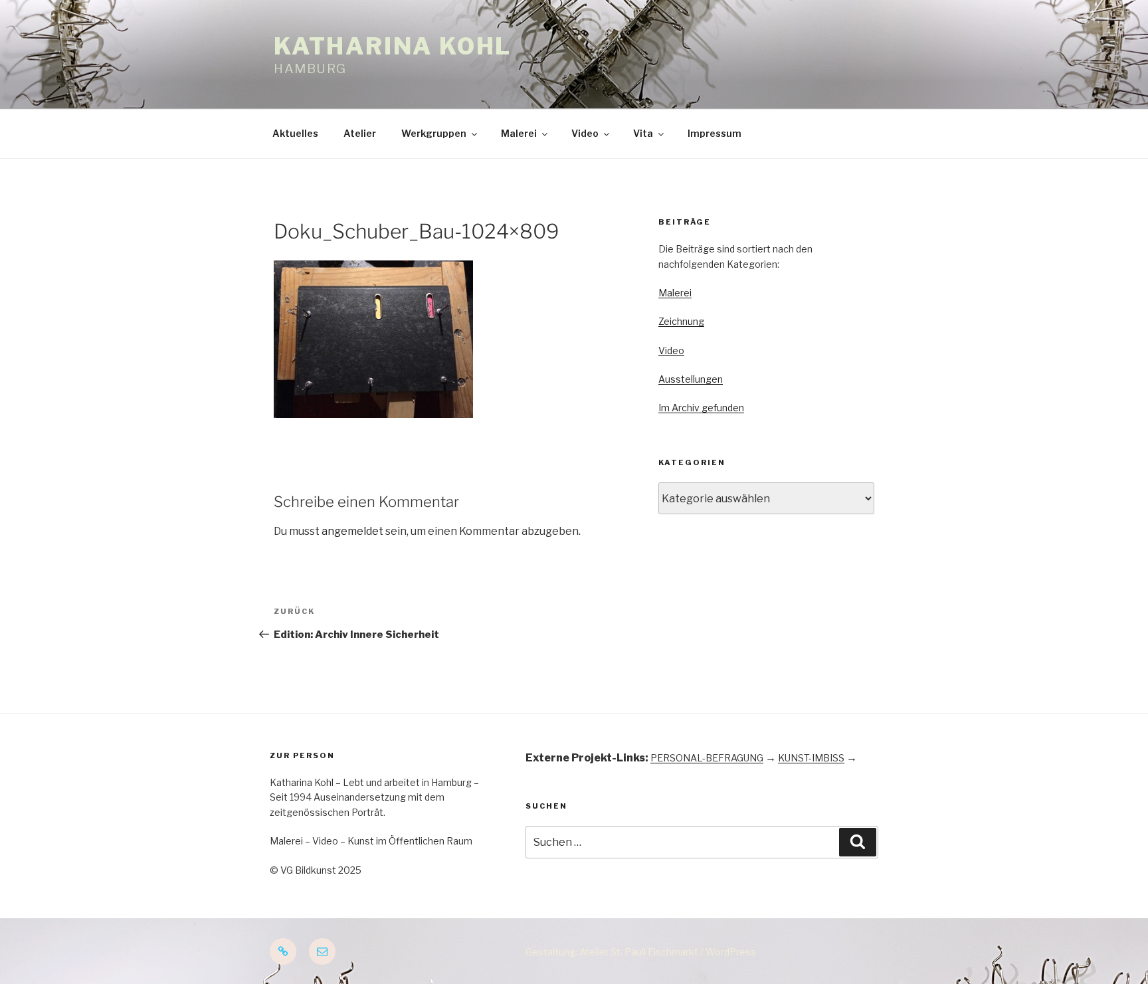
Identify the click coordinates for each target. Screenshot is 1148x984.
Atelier (359, 133)
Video (585, 133)
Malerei (519, 133)
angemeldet (352, 531)
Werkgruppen (433, 133)
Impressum (714, 133)
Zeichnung (681, 321)
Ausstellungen (690, 379)
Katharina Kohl (393, 46)
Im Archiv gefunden (701, 407)
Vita (643, 133)
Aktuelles (295, 133)
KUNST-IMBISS (811, 757)
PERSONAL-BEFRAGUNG (706, 757)
